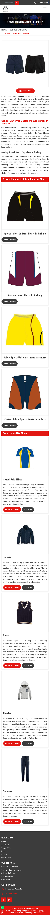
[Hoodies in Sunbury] (25, 690)
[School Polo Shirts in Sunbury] (25, 456)
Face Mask (5, 879)
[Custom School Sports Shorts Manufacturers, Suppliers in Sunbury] (25, 392)
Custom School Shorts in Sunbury (25, 295)
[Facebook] (3, 900)
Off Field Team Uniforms (11, 870)
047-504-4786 (42, 3)
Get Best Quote (13, 509)
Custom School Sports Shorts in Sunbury (25, 419)
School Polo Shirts (12, 479)
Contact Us (6, 848)
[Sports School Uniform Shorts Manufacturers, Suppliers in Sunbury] (25, 206)
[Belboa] (6, 9)
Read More (28, 509)
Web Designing (37, 911)
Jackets (7, 557)
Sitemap (4, 854)
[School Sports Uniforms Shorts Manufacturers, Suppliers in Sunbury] (25, 330)
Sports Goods (7, 876)
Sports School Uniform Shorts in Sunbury (25, 233)
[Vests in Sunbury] (25, 612)
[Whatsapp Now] (2, 907)
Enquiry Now (11, 239)
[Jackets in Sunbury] (25, 534)
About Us (5, 845)
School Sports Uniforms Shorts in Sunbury (25, 357)
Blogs (3, 851)
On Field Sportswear (9, 867)
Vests (6, 635)
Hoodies (7, 713)
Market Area (6, 857)
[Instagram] (9, 900)
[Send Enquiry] (2, 912)
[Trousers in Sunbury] (25, 768)
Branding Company (33, 913)
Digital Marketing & (17, 913)
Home (4, 30)
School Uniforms (18, 30)
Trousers (7, 791)
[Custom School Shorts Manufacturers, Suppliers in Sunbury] (25, 268)
